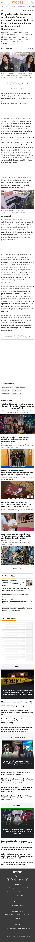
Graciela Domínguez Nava (19, 6)
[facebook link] (8, 879)
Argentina (14, 888)
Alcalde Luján (5, 390)
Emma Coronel (8, 6)
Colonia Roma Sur (16, 390)
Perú (20, 892)
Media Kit (17, 918)
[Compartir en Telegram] (22, 83)
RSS (22, 896)
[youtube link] (19, 879)
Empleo (21, 905)
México (3, 10)
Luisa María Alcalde (7, 387)
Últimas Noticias (15, 896)
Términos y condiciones (11, 928)
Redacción (15, 905)
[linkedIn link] (26, 879)
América (9, 888)
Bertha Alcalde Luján (21, 387)
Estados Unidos (9, 892)
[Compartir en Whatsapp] (7, 83)
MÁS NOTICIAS (17, 568)
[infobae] (17, 2)
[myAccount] (32, 2)
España (26, 888)
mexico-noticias (17, 393)
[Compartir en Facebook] (11, 83)
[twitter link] (12, 879)
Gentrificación (5, 393)
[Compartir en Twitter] (15, 83)
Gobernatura (30, 6)
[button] (2, 2)
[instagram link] (15, 879)
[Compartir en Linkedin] (18, 83)
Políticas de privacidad (24, 928)
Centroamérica (26, 892)
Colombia (20, 888)
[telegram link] (23, 879)
